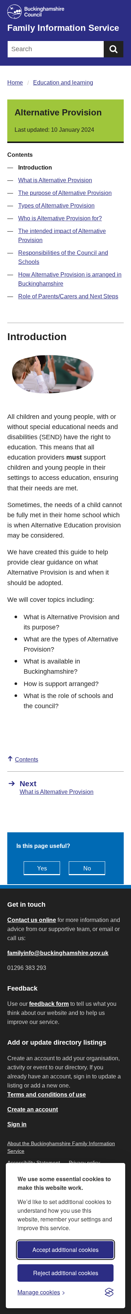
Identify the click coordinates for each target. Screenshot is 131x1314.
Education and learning (63, 82)
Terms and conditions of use (46, 1094)
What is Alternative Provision (55, 180)
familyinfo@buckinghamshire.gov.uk (57, 953)
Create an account (32, 1109)
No (87, 868)
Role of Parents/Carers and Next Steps (68, 296)
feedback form (49, 1004)
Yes (42, 868)
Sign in (17, 1124)
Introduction (35, 167)
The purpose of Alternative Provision (65, 193)
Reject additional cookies (65, 1273)
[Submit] (113, 49)
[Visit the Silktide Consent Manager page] (109, 1292)
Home (15, 82)
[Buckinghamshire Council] (65, 11)
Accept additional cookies (65, 1249)
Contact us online (31, 920)
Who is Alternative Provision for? (60, 218)
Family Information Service (63, 28)
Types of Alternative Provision (56, 206)
